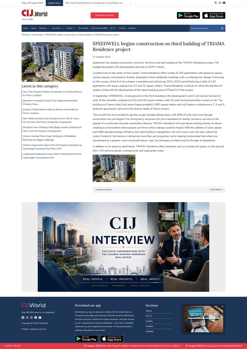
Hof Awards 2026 (99, 28)
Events (69, 28)
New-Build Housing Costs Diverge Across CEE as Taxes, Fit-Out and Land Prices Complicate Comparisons (51, 120)
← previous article (103, 189)
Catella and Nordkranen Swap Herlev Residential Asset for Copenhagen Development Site (52, 155)
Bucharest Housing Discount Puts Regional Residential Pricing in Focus (50, 102)
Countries (56, 28)
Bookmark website (104, 15)
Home (25, 28)
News (33, 28)
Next (135, 3)
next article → (217, 189)
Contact (132, 28)
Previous (131, 3)
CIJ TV (113, 28)
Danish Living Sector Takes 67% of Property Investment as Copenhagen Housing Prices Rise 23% (52, 147)
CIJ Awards (83, 28)
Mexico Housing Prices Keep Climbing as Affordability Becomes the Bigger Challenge (49, 138)
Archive (122, 28)
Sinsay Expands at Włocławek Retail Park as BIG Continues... (93, 2)
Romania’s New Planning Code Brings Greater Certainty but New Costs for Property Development (52, 129)
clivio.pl (42, 329)
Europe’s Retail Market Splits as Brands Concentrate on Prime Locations (50, 111)
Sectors (42, 28)
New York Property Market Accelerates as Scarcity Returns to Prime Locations (52, 93)
